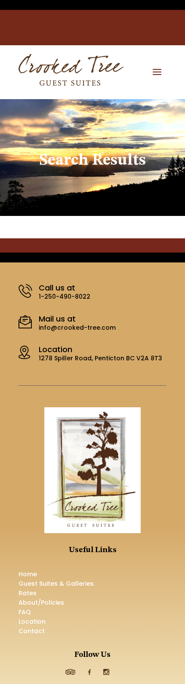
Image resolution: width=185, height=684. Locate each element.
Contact (31, 631)
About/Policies (41, 603)
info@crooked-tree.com (77, 327)
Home (27, 574)
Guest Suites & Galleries (56, 584)
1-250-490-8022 (64, 296)
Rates (27, 593)
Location (32, 622)
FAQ (24, 612)
